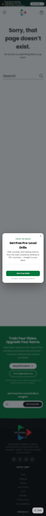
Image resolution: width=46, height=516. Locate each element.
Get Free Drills (23, 273)
